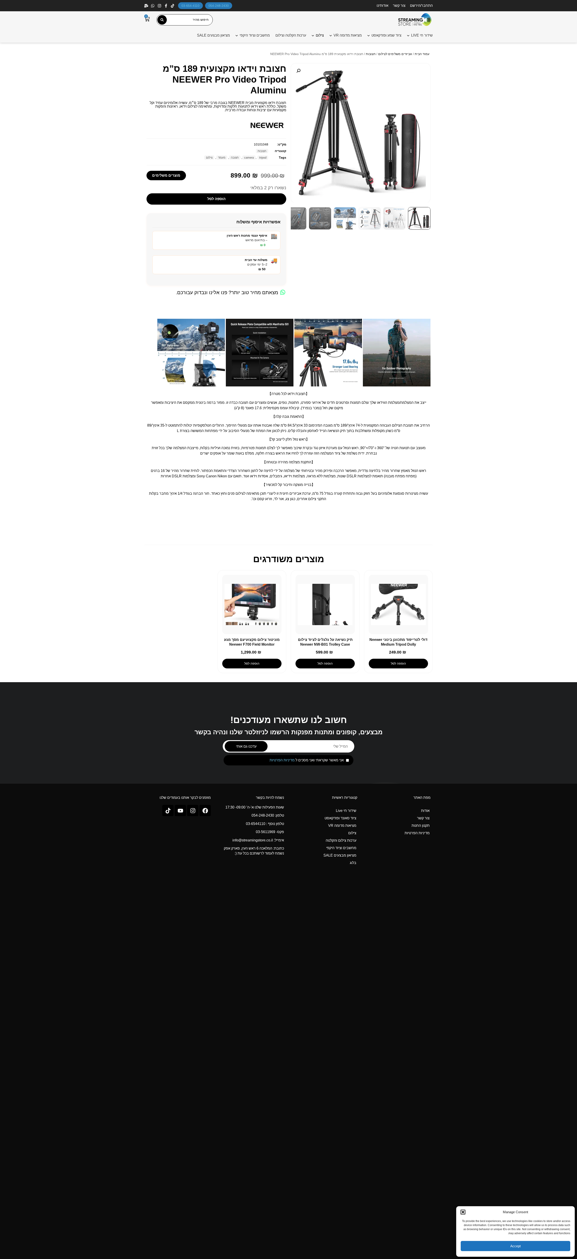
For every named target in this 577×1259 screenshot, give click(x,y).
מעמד (221, 157)
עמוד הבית (422, 54)
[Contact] (146, 6)
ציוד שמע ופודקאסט (386, 35)
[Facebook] (166, 6)
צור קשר (399, 5)
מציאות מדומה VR (348, 35)
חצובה (235, 157)
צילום (209, 157)
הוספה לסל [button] (398, 663)
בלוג (353, 863)
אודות (425, 811)
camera (249, 157)
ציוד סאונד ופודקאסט (340, 818)
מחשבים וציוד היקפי (255, 35)
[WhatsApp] (153, 6)
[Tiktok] (168, 810)
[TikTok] (173, 6)
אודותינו (382, 5)
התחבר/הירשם (421, 5)
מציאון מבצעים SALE (213, 35)
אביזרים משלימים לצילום (395, 54)
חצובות (371, 54)
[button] (463, 1212)
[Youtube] (180, 810)
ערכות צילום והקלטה (341, 840)
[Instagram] (160, 6)
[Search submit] (162, 20)
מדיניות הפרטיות (282, 760)
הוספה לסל (216, 199)
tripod (262, 157)
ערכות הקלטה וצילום (290, 35)
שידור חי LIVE (422, 35)
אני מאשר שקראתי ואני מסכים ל (307, 760)
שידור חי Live (346, 811)
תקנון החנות (421, 825)
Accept (515, 1246)
